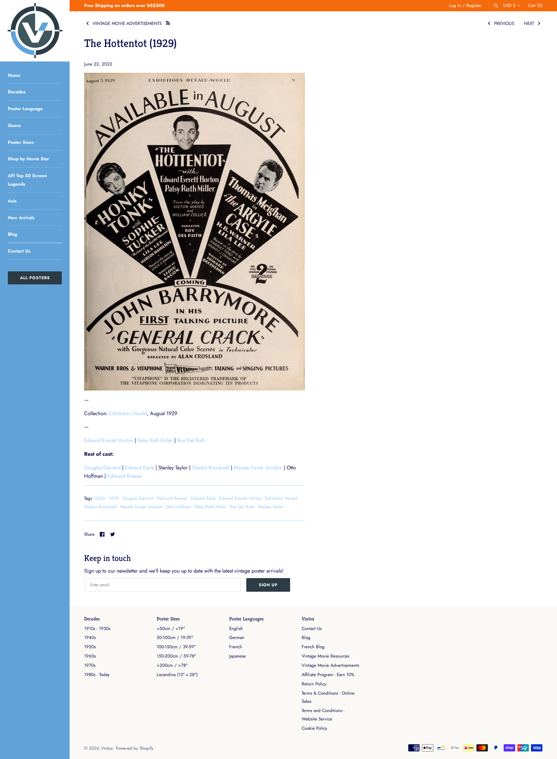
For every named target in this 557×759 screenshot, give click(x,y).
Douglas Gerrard (102, 467)
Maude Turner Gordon (258, 467)
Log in (455, 5)
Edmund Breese (124, 476)
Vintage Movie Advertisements (330, 665)
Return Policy (314, 684)
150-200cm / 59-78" (176, 656)
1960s (90, 656)
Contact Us (19, 251)
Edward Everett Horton (108, 440)
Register (474, 5)
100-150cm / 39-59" (176, 647)
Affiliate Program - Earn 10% (328, 674)
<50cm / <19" (171, 628)
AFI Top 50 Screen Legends (27, 180)
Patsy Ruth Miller (155, 440)
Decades (17, 92)
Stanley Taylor (270, 507)
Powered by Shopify (134, 748)
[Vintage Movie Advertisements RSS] (168, 22)
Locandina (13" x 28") (177, 674)
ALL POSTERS (35, 278)
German (236, 637)
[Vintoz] (35, 30)
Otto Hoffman (178, 507)
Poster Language (25, 109)
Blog (12, 234)
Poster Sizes (21, 142)
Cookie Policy (314, 728)
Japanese (237, 656)
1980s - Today (97, 674)
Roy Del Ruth (191, 440)
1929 (114, 498)
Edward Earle (139, 467)
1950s (90, 647)
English (236, 628)
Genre (14, 125)
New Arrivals (21, 218)
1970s (89, 665)
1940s (90, 637)
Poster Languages (246, 619)
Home (14, 75)
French (235, 647)
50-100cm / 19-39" (175, 637)
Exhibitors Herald (128, 413)
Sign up (268, 585)
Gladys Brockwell (210, 467)
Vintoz (308, 619)
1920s (99, 498)
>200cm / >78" (172, 665)
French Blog (313, 647)
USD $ (509, 5)
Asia (12, 201)
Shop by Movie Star (28, 159)
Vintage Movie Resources (325, 656)
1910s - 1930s (97, 628)
